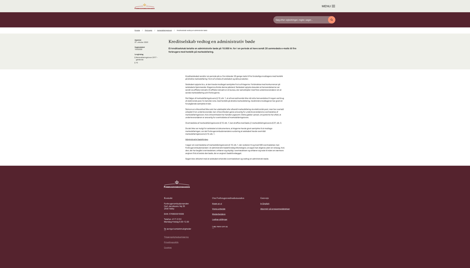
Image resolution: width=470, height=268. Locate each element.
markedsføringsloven (164, 30)
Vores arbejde (218, 209)
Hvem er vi (217, 203)
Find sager (148, 30)
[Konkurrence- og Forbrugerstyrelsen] (145, 6)
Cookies (168, 247)
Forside (137, 30)
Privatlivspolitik (171, 242)
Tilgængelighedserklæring (176, 237)
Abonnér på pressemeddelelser (275, 209)
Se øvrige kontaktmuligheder (177, 229)
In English (264, 203)
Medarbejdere (218, 214)
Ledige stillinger (219, 219)
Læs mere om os (220, 226)
